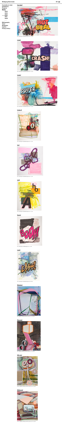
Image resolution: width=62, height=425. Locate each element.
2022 (6, 15)
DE (57, 2)
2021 (6, 16)
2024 (6, 11)
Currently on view (7, 5)
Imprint (4, 27)
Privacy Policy (6, 28)
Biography (5, 25)
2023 (6, 13)
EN (59, 2)
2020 (6, 18)
